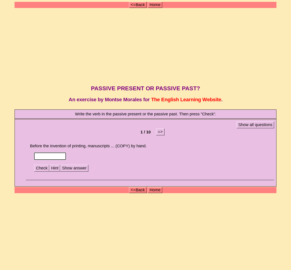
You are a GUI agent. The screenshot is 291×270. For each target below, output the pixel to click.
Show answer (74, 168)
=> (160, 132)
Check (42, 168)
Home (155, 5)
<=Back (138, 5)
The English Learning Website (186, 99)
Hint (54, 168)
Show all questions (255, 124)
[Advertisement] (146, 45)
